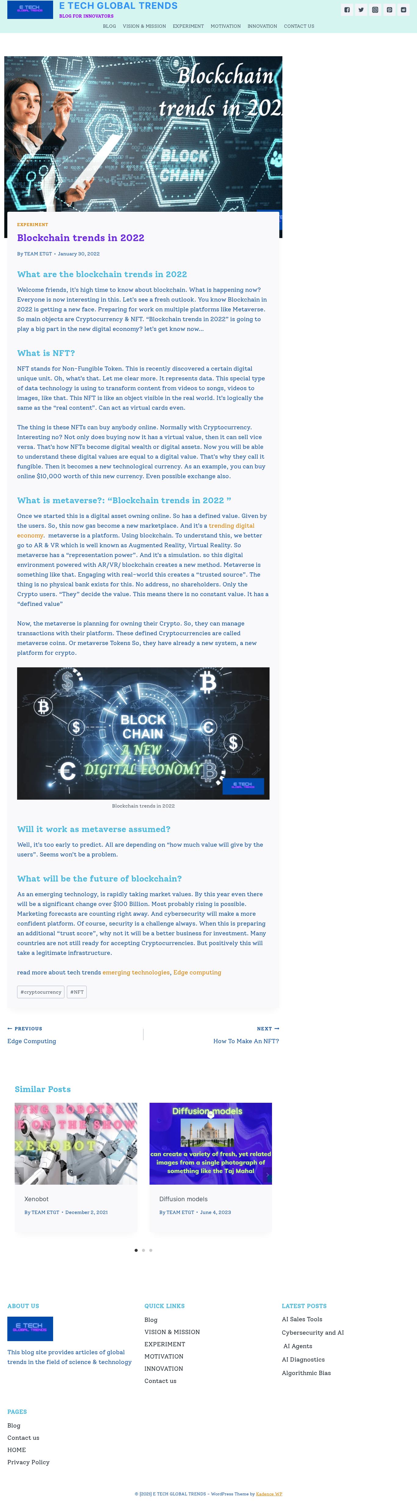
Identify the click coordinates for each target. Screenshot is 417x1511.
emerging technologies (136, 972)
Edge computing (197, 972)
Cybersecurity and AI (313, 1332)
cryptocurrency (40, 992)
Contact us (299, 26)
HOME (16, 1450)
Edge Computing (31, 1035)
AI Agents (297, 1346)
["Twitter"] (361, 10)
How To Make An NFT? (246, 1035)
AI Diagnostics (303, 1359)
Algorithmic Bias (306, 1373)
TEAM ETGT (38, 254)
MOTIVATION (226, 26)
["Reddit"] (403, 10)
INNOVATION (262, 26)
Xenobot (36, 1199)
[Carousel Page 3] (150, 1250)
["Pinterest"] (389, 10)
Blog (109, 26)
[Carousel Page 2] (143, 1250)
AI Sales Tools (302, 1319)
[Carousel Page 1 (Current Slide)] (136, 1250)
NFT (77, 992)
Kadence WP (269, 1494)
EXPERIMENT (188, 26)
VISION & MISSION (144, 26)
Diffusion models (183, 1199)
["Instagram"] (375, 10)
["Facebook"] (347, 10)
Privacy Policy (28, 1462)
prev (19, 1175)
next (267, 1175)
